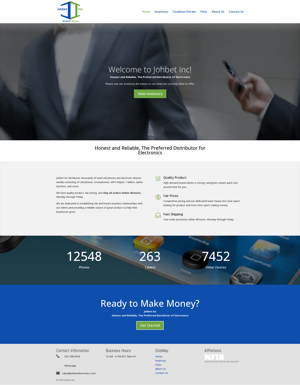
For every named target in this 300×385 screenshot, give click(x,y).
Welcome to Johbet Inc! (150, 69)
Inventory (161, 12)
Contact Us (236, 12)
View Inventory (150, 93)
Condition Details (184, 12)
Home (146, 12)
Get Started (150, 325)
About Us (218, 12)
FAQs (203, 12)
